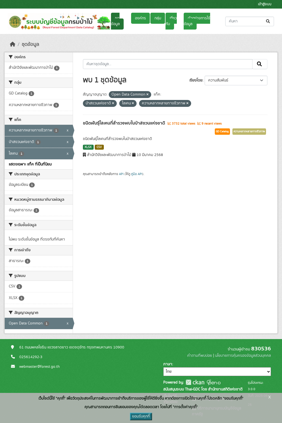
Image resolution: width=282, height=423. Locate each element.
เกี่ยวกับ (171, 21)
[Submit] (268, 21)
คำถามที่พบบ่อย (199, 355)
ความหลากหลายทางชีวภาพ (249, 131)
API (121, 173)
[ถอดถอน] (147, 94)
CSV (99, 147)
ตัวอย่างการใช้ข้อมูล (197, 21)
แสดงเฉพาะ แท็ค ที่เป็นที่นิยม (30, 164)
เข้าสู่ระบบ (265, 4)
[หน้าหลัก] (12, 44)
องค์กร (140, 18)
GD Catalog (222, 131)
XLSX (88, 147)
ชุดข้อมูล (115, 21)
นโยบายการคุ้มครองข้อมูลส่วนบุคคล (243, 355)
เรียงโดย (195, 80)
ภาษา (167, 364)
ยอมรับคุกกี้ (141, 416)
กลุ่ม (157, 18)
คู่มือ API (136, 173)
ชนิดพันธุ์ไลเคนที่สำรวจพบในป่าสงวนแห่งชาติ (124, 123)
